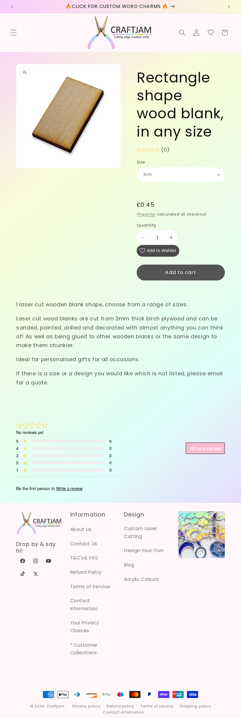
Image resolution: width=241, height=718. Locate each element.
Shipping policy (195, 706)
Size (141, 162)
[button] (13, 33)
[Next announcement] (228, 6)
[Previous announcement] (12, 6)
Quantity (146, 225)
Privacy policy (86, 706)
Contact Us (84, 544)
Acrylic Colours (141, 579)
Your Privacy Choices (84, 627)
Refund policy (120, 706)
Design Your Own (144, 550)
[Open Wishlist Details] (210, 33)
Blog (129, 565)
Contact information (123, 712)
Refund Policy (86, 572)
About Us (81, 529)
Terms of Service (90, 587)
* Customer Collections (84, 649)
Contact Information (84, 605)
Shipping (146, 214)
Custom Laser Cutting (140, 532)
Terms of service (156, 706)
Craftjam (55, 706)
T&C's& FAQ (84, 558)
